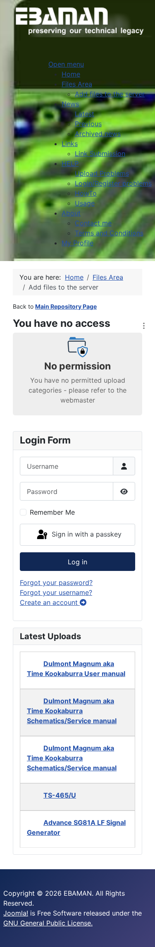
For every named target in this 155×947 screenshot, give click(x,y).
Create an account (50, 602)
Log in (77, 562)
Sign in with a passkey (86, 534)
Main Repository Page (66, 306)
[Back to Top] (140, 931)
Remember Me (52, 512)
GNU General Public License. (48, 923)
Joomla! (15, 913)
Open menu (66, 64)
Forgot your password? (56, 582)
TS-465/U (59, 795)
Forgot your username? (56, 592)
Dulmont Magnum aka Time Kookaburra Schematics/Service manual (72, 711)
